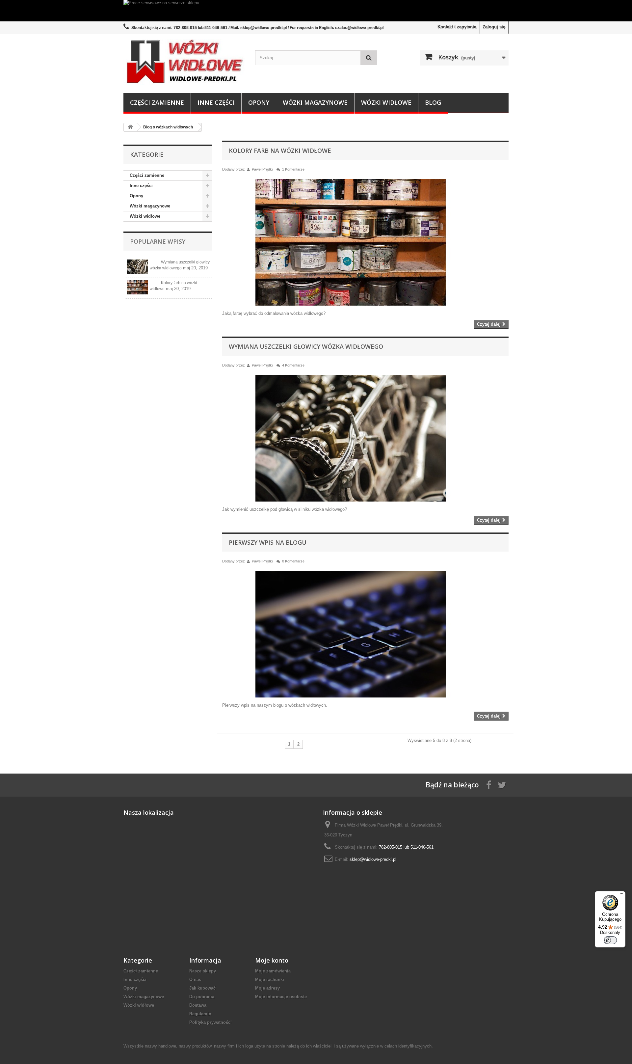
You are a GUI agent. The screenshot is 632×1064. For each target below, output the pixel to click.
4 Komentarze (293, 365)
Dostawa (197, 1005)
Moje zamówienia (273, 971)
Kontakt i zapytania (456, 26)
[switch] (610, 940)
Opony (258, 102)
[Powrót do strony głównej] (130, 127)
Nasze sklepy (202, 971)
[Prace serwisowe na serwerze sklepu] (316, 10)
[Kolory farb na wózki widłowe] (137, 287)
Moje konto (271, 960)
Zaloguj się (494, 26)
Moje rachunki (269, 979)
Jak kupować (202, 988)
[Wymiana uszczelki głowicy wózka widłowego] (137, 266)
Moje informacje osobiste (281, 996)
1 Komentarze (293, 169)
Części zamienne (157, 102)
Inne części (216, 102)
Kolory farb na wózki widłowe (280, 150)
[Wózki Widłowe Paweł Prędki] (184, 62)
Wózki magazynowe (315, 102)
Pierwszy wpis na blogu (267, 542)
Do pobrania (201, 996)
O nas (195, 979)
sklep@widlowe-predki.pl (373, 859)
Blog (433, 102)
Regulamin (200, 1013)
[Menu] (621, 895)
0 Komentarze (293, 561)
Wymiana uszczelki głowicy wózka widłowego (306, 346)
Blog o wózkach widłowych (168, 127)
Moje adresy (267, 988)
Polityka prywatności (210, 1022)
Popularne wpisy (157, 241)
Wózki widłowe (386, 102)
